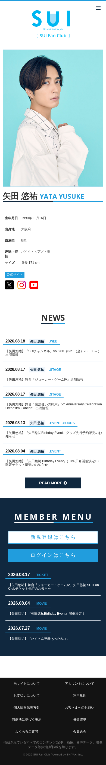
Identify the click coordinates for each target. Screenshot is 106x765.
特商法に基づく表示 (26, 719)
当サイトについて (27, 684)
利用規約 (79, 695)
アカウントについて (79, 684)
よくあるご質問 (26, 731)
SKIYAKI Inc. (75, 754)
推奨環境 (79, 719)
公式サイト (15, 275)
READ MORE (50, 483)
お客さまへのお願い (79, 707)
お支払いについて (27, 695)
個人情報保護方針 (27, 707)
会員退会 (79, 731)
